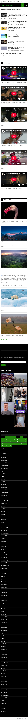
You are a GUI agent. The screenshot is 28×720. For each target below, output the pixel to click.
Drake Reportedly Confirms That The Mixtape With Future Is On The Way (17, 15)
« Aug (2, 448)
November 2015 (4, 689)
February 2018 (4, 616)
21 (2, 443)
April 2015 (3, 708)
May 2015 (3, 706)
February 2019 (4, 584)
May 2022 (3, 479)
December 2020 (4, 525)
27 (25, 443)
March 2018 (3, 614)
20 (25, 441)
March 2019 (3, 581)
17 (14, 441)
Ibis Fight (3, 335)
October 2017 (4, 627)
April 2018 (3, 611)
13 (25, 439)
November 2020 (4, 527)
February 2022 (4, 487)
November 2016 (4, 657)
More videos (4, 194)
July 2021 (3, 506)
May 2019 (3, 576)
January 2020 (4, 554)
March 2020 (3, 549)
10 (14, 439)
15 (6, 441)
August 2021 (4, 503)
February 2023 (4, 460)
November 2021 (4, 495)
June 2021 (3, 508)
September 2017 (5, 630)
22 (6, 443)
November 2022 (4, 465)
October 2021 (4, 498)
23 (10, 443)
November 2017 (4, 625)
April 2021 (3, 514)
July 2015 (3, 700)
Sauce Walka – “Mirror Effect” (8, 167)
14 (2, 441)
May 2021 (3, 511)
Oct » (25, 448)
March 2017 (3, 646)
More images (4, 339)
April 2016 (3, 676)
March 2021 (3, 517)
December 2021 (4, 492)
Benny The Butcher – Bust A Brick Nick (10, 102)
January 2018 (4, 619)
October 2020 (4, 530)
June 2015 (3, 703)
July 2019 (3, 571)
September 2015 (5, 695)
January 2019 (4, 587)
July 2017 (3, 635)
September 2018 (5, 598)
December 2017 (4, 622)
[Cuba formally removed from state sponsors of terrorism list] (20, 379)
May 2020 (3, 544)
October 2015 (4, 692)
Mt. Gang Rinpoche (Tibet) (7, 245)
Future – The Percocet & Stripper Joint (11, 53)
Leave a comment (13, 18)
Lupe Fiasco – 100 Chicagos (7, 145)
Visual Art (7, 199)
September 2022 (5, 468)
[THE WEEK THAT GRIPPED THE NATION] (20, 406)
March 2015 (3, 711)
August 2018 (4, 600)
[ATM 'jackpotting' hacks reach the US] (20, 393)
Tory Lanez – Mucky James (7, 124)
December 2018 (4, 589)
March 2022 (3, 484)
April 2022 (3, 481)
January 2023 (4, 462)
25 (17, 443)
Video (2, 55)
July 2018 (3, 603)
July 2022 (3, 473)
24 (14, 443)
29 (6, 445)
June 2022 (3, 476)
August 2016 (4, 665)
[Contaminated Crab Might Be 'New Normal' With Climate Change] (7, 379)
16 (10, 441)
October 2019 (4, 562)
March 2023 (3, 457)
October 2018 (4, 595)
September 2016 (5, 662)
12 (21, 439)
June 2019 (3, 573)
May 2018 (3, 608)
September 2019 (5, 565)
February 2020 (4, 552)
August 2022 (4, 471)
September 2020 (5, 533)
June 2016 (3, 670)
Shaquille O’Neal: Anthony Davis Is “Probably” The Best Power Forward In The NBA (17, 29)
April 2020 (3, 546)
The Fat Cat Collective (7, 5)
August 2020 (4, 535)
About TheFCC (4, 351)
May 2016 (3, 673)
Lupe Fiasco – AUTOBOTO (6, 82)
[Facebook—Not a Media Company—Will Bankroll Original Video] (7, 408)
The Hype (7, 63)
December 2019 (4, 557)
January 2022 (4, 490)
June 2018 (3, 606)
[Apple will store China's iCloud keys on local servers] (20, 420)
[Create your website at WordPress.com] (14, 1)
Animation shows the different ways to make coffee (16, 48)
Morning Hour (4, 270)
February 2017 (4, 649)
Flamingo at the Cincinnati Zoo (8, 221)
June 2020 (3, 541)
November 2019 (4, 560)
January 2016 (4, 684)
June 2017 (3, 638)
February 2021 (4, 519)
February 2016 (4, 681)
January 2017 (4, 652)
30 (10, 445)
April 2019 (3, 579)
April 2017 (3, 643)
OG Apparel (3, 349)
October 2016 (4, 660)
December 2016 (4, 654)
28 (2, 445)
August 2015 (4, 697)
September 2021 (5, 500)
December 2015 (4, 687)
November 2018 (4, 592)
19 (21, 441)
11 (17, 439)
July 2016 (3, 668)
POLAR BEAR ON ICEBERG (6, 309)
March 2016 (3, 679)
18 (17, 441)
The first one (4, 285)
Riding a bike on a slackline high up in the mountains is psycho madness (17, 22)
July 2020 (3, 538)
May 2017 (3, 641)
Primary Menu (26, 5)
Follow (3, 365)
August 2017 (4, 633)
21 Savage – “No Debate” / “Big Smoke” (9, 188)
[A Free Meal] (4, 387)
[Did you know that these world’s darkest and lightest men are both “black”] (7, 395)
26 (21, 443)
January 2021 (4, 522)
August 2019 (4, 568)
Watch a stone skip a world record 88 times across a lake (17, 35)
